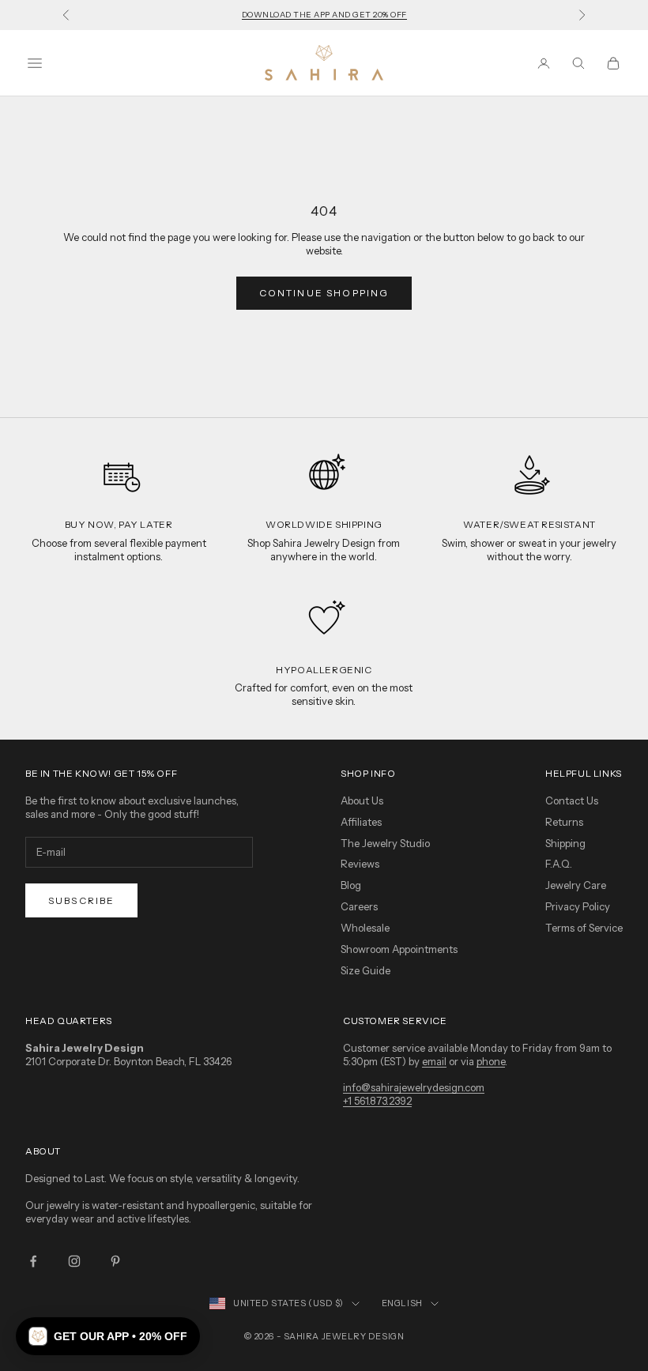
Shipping (565, 843)
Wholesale (365, 927)
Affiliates (361, 821)
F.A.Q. (558, 863)
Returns (564, 821)
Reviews (360, 863)
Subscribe (81, 900)
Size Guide (365, 970)
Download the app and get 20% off (324, 14)
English (402, 1303)
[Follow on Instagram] (74, 1261)
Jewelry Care (575, 885)
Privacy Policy (577, 906)
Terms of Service (584, 927)
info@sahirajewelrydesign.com (413, 1087)
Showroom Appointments (399, 949)
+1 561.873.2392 (377, 1100)
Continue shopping (324, 293)
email (434, 1061)
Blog (351, 885)
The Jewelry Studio (385, 843)
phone (491, 1061)
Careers (359, 906)
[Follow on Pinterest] (115, 1261)
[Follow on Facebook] (33, 1261)
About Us (362, 800)
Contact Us (571, 800)
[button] (108, 1336)
